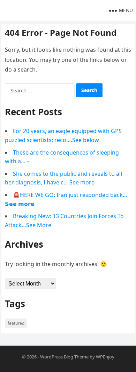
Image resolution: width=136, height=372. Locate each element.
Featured (16, 323)
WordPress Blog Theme (64, 357)
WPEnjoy (105, 357)
